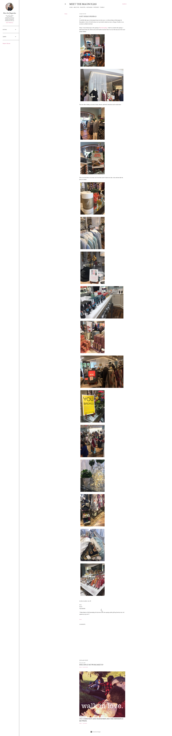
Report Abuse (6, 43)
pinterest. (96, 7)
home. (71, 7)
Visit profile (9, 22)
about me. (76, 7)
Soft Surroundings (103, 27)
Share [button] (66, 13)
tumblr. (102, 7)
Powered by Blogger (97, 731)
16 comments (85, 667)
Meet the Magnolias (83, 4)
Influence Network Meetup (91, 665)
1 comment (85, 723)
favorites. (83, 7)
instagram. (89, 7)
